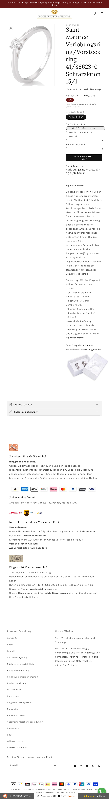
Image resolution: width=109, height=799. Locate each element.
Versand (82, 104)
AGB (96, 789)
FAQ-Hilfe (12, 638)
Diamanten (12, 709)
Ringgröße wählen (76, 124)
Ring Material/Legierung (19, 702)
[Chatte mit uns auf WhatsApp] (102, 792)
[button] (54, 404)
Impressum (13, 728)
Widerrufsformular (17, 747)
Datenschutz (13, 696)
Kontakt (11, 651)
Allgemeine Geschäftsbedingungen (25, 722)
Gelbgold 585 (76, 117)
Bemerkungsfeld (75, 144)
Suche (10, 644)
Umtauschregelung (17, 657)
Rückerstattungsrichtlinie (20, 664)
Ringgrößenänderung (18, 670)
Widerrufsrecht (15, 741)
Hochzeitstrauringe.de (27, 789)
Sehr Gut (59, 796)
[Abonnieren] (55, 765)
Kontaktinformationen (66, 792)
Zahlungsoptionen (16, 683)
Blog (9, 735)
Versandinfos (14, 689)
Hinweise (71, 796)
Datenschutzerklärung (82, 789)
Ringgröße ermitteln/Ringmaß (22, 677)
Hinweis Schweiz (16, 715)
